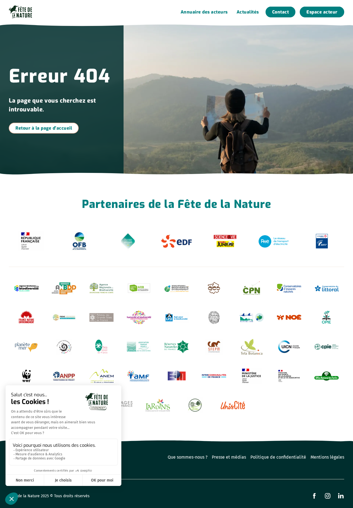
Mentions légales (327, 457)
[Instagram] (327, 495)
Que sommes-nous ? (187, 457)
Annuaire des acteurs (204, 12)
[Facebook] (314, 495)
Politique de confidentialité (278, 457)
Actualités (248, 12)
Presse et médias (229, 457)
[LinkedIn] (340, 495)
